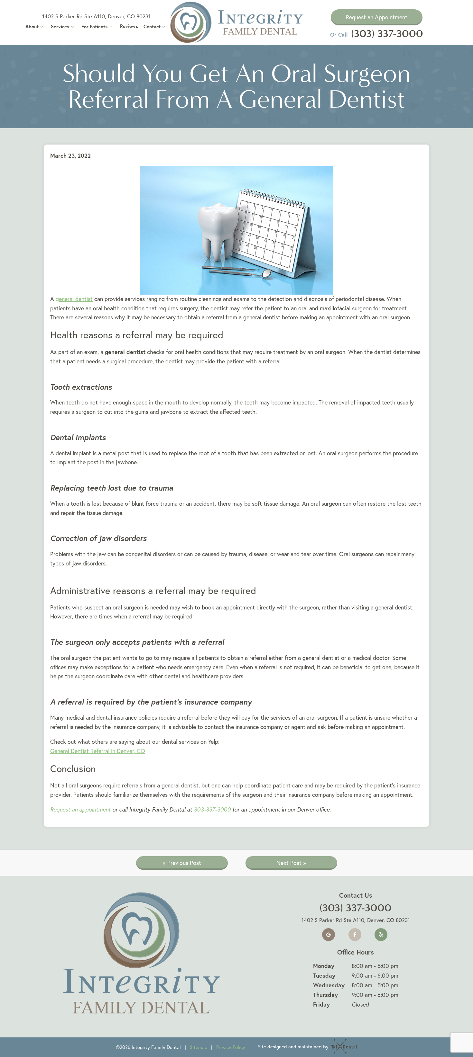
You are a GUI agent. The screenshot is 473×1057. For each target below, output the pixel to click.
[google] (328, 934)
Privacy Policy (230, 1047)
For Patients (94, 26)
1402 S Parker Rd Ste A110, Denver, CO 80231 (96, 16)
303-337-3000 (212, 809)
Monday (323, 966)
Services (60, 26)
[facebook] (354, 934)
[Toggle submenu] (42, 26)
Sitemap (198, 1047)
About (32, 26)
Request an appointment (80, 809)
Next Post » (291, 862)
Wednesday (329, 985)
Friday (321, 1004)
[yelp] (381, 934)
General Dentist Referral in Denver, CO (97, 751)
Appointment (376, 17)
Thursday (325, 995)
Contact (152, 26)
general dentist (74, 299)
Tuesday (324, 975)
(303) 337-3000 (376, 34)
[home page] (236, 22)
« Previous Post (182, 862)
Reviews (129, 26)
